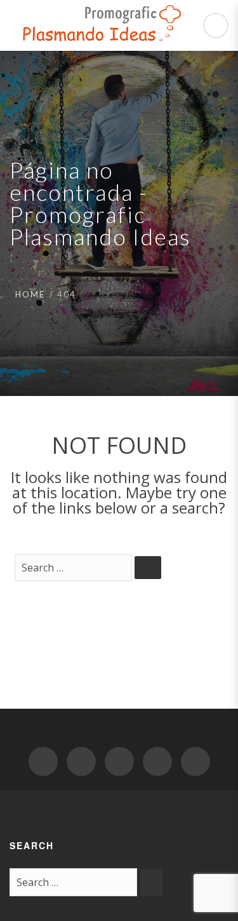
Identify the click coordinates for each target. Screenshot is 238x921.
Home (30, 294)
